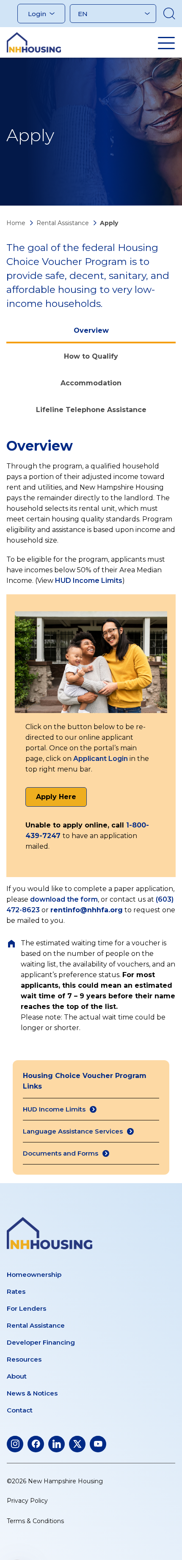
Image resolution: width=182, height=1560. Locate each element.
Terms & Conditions (35, 1521)
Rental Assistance (62, 223)
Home (15, 223)
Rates (16, 1291)
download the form (64, 899)
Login (37, 14)
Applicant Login (100, 759)
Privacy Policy (27, 1500)
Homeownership (34, 1274)
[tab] (91, 331)
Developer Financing (41, 1342)
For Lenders (26, 1308)
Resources (24, 1359)
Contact (20, 1410)
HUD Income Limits (88, 581)
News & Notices (32, 1393)
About (17, 1376)
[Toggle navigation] (166, 42)
